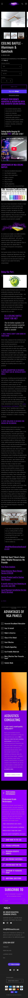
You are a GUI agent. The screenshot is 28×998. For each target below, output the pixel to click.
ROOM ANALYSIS (7, 950)
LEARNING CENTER (7, 954)
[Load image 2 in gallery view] (14, 36)
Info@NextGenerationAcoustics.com (15, 547)
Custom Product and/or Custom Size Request (12, 578)
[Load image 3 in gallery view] (21, 36)
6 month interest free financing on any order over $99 (13, 584)
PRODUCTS (5, 947)
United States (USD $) (13, 981)
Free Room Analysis (8, 566)
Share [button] (4, 601)
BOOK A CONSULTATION (13, 774)
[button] (2, 4)
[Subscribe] (23, 901)
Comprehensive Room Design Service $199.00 (11, 571)
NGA (4, 958)
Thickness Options (5, 63)
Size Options (4, 70)
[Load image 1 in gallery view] (7, 36)
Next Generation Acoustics (15, 995)
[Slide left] (1, 36)
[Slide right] (26, 36)
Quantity (3, 77)
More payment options (14, 95)
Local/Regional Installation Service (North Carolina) (13, 591)
